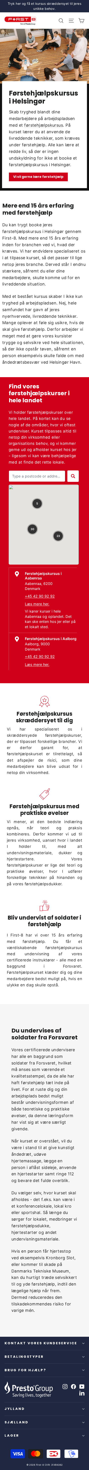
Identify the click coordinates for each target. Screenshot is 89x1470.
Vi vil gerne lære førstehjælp (38, 176)
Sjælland (17, 1422)
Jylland (15, 1408)
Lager (12, 1435)
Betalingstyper (24, 1356)
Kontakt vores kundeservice (41, 1343)
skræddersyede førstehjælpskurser (44, 735)
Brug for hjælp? (25, 1370)
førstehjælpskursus (43, 125)
